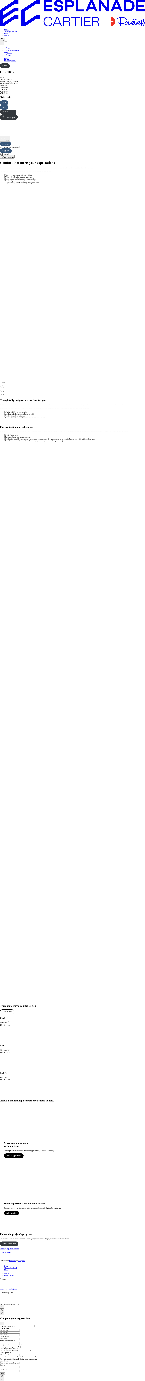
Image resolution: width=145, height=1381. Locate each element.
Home (6, 1266)
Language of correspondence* (11, 1345)
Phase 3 (6, 30)
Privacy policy (9, 1275)
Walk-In (2, 93)
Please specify (5, 1353)
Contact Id (3, 1369)
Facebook (12, 1261)
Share (7, 140)
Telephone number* (7, 1341)
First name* (4, 1332)
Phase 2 (6, 33)
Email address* (5, 1328)
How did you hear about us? (9, 1349)
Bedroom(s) (4, 85)
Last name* (4, 1336)
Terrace (2, 91)
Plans (6, 1270)
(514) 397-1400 (5, 1252)
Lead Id (2, 1365)
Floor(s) (2, 79)
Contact (6, 35)
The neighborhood (10, 31)
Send (2, 1373)
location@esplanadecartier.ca (9, 1249)
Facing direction (5, 83)
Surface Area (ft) (6, 81)
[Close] (2, 1306)
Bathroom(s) (4, 87)
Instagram (21, 1261)
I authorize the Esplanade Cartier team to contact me (18, 1357)
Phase (2, 77)
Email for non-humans (7, 1326)
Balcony (3, 89)
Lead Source (4, 1361)
